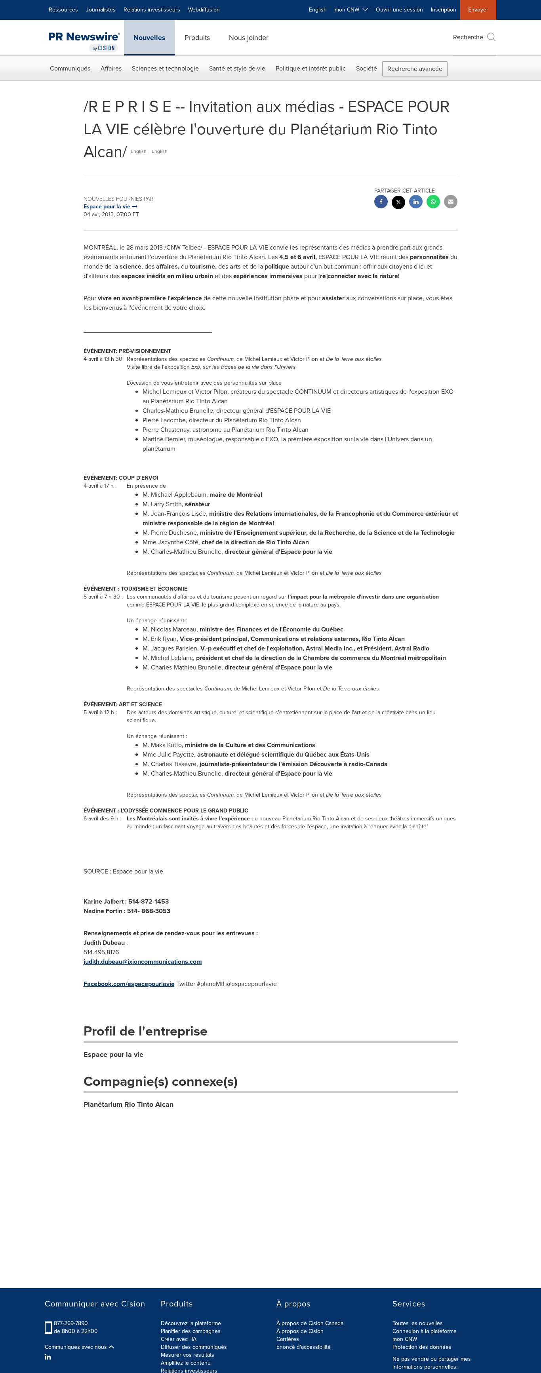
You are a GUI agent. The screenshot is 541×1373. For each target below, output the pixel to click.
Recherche (468, 37)
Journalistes (101, 10)
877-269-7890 (71, 1323)
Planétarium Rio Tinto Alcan (128, 1104)
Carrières (287, 1339)
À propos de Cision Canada (309, 1323)
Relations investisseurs (152, 10)
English (318, 10)
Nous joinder (249, 37)
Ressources (63, 10)
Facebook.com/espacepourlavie (129, 983)
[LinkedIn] (49, 1357)
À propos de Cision (300, 1331)
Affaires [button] (111, 68)
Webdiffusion (204, 10)
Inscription (443, 10)
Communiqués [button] (70, 68)
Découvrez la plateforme (191, 1323)
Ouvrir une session (399, 10)
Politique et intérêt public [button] (311, 68)
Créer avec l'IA (178, 1339)
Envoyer (478, 10)
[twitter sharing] (398, 203)
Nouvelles (149, 37)
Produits (197, 37)
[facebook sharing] (381, 202)
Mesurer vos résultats (187, 1355)
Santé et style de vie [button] (237, 68)
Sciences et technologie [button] (165, 68)
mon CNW (404, 1339)
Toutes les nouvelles (417, 1323)
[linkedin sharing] (416, 202)
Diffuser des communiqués (194, 1347)
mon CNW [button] (348, 10)
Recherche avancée (414, 68)
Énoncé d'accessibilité (303, 1347)
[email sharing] (450, 202)
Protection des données (421, 1347)
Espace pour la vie (113, 1054)
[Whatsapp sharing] (433, 202)
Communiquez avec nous (77, 1347)
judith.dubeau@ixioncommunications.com (143, 961)
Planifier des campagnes (191, 1331)
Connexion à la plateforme (424, 1331)
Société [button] (366, 68)
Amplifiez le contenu (186, 1363)
